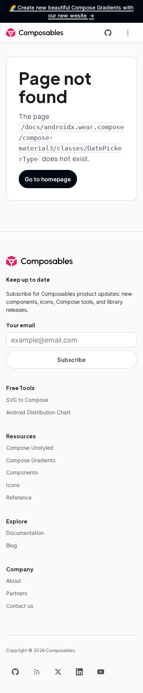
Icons (12, 485)
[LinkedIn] (79, 672)
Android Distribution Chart (38, 412)
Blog (11, 545)
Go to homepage (48, 179)
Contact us (19, 606)
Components (22, 472)
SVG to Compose (27, 399)
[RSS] (36, 672)
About (13, 580)
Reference (19, 497)
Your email (20, 325)
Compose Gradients (30, 460)
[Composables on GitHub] (108, 33)
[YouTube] (101, 672)
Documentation (25, 533)
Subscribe (71, 359)
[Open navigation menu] (128, 33)
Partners (16, 593)
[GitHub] (15, 672)
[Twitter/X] (58, 672)
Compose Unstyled (29, 447)
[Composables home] (34, 33)
